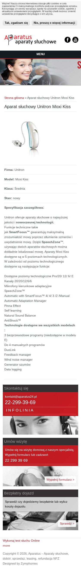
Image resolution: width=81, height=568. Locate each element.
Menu (41, 54)
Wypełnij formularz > (60, 479)
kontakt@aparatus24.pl (21, 396)
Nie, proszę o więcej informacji (54, 22)
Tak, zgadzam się (16, 22)
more (6, 545)
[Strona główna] (30, 44)
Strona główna (14, 97)
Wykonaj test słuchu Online (21, 540)
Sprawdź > (67, 523)
